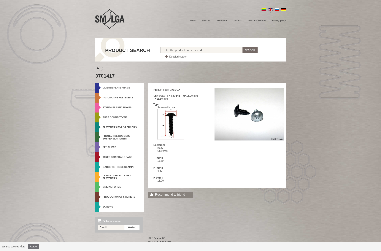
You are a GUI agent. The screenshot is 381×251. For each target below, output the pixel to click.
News (193, 20)
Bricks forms (112, 187)
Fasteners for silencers (120, 127)
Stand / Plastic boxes (117, 107)
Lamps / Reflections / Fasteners (117, 177)
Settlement (222, 20)
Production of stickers (119, 196)
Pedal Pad (109, 147)
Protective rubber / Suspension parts (116, 137)
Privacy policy (279, 20)
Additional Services (257, 20)
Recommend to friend (170, 194)
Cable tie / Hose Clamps (118, 167)
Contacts (237, 20)
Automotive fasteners (118, 97)
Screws (108, 206)
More (22, 246)
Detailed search (178, 56)
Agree (33, 246)
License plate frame (116, 87)
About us (206, 20)
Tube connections (115, 117)
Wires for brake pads (117, 157)
